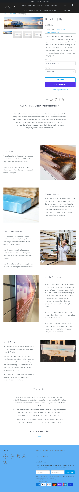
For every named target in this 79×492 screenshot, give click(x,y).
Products (12, 14)
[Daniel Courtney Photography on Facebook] (5, 456)
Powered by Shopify (42, 481)
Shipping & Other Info (53, 32)
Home (24, 5)
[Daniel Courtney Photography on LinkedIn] (24, 456)
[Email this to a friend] (63, 99)
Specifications (61, 29)
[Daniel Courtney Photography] (9, 8)
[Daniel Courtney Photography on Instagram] (18, 456)
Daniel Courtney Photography (50, 476)
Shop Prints (31, 5)
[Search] (65, 10)
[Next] (40, 23)
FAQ (38, 5)
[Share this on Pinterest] (59, 99)
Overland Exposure (49, 10)
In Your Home (28, 10)
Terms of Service (42, 456)
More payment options (60, 90)
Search (38, 450)
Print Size (48, 60)
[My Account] (72, 5)
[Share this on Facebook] (55, 99)
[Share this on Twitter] (51, 99)
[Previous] (6, 23)
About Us (54, 5)
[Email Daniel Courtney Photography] (5, 462)
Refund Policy (60, 450)
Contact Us (37, 10)
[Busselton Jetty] (23, 23)
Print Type (48, 68)
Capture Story (51, 29)
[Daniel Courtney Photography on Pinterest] (12, 456)
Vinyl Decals (45, 5)
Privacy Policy (48, 450)
